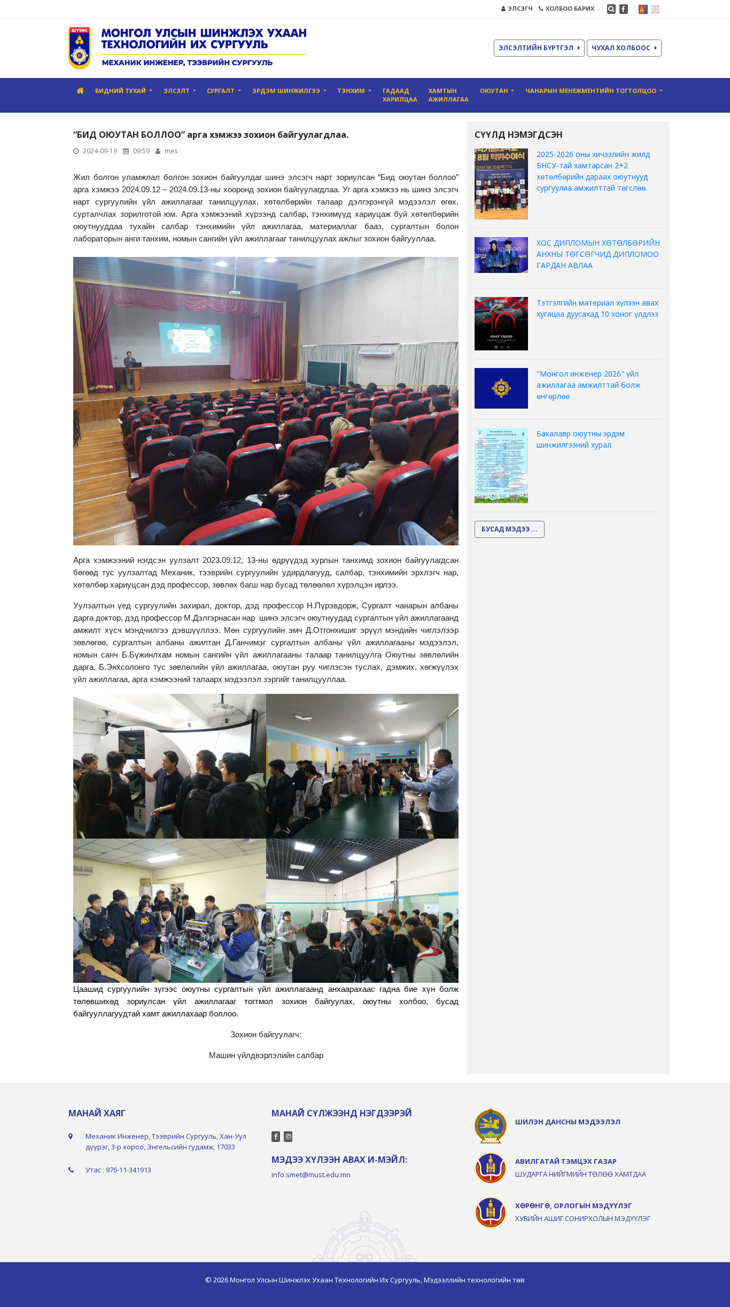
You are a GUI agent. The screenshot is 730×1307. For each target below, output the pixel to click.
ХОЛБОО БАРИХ (570, 8)
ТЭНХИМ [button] (352, 91)
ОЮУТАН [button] (495, 91)
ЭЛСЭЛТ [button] (177, 91)
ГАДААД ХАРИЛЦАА (400, 95)
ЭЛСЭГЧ (520, 8)
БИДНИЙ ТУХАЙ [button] (121, 91)
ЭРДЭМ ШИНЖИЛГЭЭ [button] (287, 91)
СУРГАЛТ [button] (221, 91)
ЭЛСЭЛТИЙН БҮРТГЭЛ (536, 47)
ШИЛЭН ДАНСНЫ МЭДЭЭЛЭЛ (567, 1121)
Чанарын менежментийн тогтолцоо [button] (591, 91)
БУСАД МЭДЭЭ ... (510, 529)
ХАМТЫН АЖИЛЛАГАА (449, 95)
